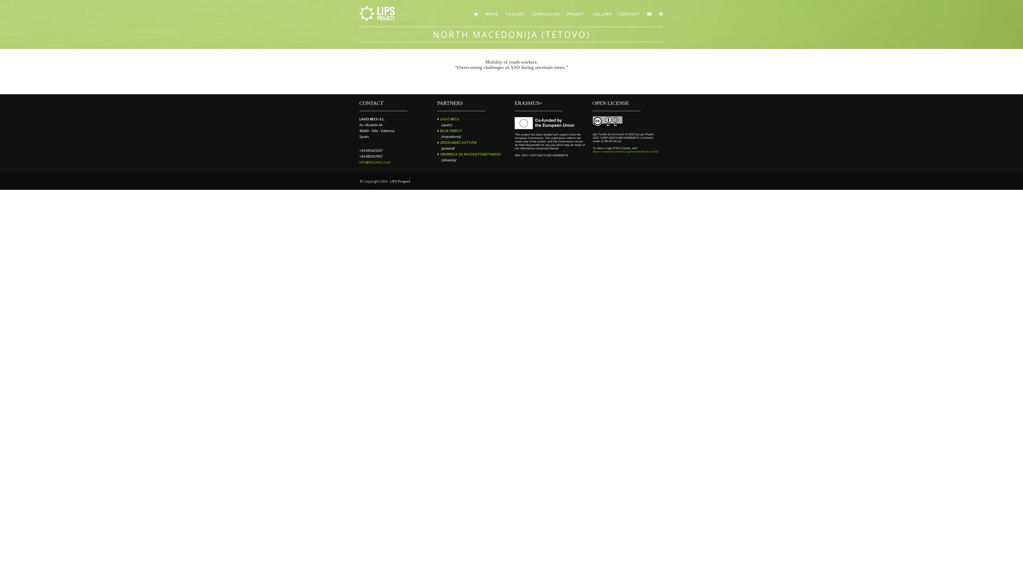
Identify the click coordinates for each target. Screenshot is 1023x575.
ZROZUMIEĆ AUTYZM (458, 142)
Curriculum (546, 14)
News (492, 14)
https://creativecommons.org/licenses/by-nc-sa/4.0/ (625, 151)
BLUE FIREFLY (451, 130)
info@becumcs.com (375, 162)
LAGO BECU (449, 119)
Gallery (602, 14)
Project (576, 14)
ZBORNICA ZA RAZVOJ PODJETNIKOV (470, 154)
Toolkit (515, 14)
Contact (629, 14)
